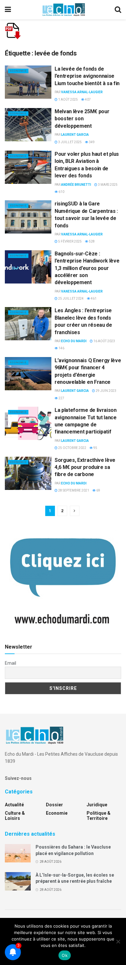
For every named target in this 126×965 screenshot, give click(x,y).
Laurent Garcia (75, 134)
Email (10, 663)
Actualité (14, 804)
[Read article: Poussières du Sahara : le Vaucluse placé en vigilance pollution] (18, 853)
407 (87, 99)
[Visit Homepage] (64, 9)
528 (91, 241)
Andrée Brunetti (76, 184)
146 (61, 348)
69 (98, 490)
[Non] (118, 941)
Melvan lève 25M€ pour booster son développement (82, 118)
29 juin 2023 (105, 391)
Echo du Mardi (74, 341)
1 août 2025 (68, 99)
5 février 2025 (70, 241)
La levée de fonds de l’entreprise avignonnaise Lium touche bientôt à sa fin (87, 76)
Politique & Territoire (98, 816)
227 (61, 398)
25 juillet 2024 (71, 298)
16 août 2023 (104, 341)
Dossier (54, 804)
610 (61, 192)
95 (95, 448)
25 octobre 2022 (72, 448)
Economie (18, 70)
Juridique (97, 804)
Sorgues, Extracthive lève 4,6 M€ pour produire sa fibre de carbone (85, 467)
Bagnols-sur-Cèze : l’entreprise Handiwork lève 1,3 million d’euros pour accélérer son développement (87, 268)
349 (91, 142)
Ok (65, 955)
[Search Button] (118, 9)
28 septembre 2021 (73, 490)
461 (93, 298)
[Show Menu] (8, 9)
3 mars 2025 (107, 184)
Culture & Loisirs (15, 816)
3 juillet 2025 (70, 142)
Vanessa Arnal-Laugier (82, 92)
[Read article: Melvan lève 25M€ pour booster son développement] (28, 124)
